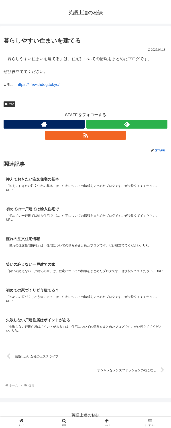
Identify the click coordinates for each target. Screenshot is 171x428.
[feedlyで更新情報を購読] (126, 124)
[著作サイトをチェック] (44, 124)
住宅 (11, 104)
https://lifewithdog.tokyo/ (38, 84)
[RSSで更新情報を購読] (85, 135)
